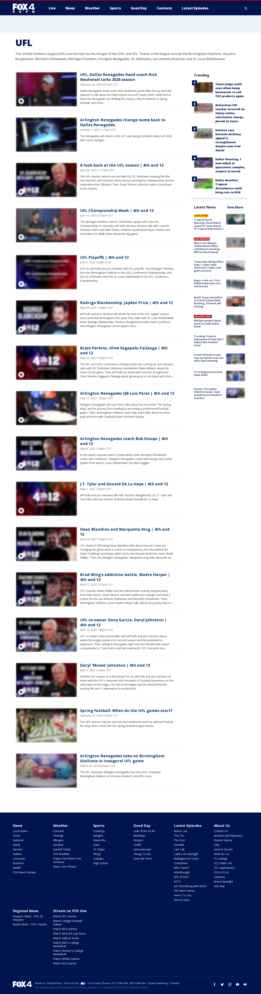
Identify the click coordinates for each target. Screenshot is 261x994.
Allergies (58, 840)
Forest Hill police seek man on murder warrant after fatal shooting (208, 357)
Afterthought (182, 872)
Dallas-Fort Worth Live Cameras (67, 860)
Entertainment (142, 849)
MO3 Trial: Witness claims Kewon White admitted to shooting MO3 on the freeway (207, 247)
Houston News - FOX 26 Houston (28, 918)
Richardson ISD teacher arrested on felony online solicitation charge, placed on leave (230, 113)
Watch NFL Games (64, 916)
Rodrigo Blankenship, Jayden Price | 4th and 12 (126, 302)
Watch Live (180, 831)
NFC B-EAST (181, 877)
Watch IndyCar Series (66, 938)
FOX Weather (61, 854)
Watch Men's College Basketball (66, 944)
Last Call (179, 849)
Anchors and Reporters (228, 835)
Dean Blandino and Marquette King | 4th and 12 (125, 532)
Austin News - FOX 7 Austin (30, 924)
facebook (215, 984)
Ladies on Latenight (186, 854)
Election (18, 849)
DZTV (177, 881)
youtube (237, 984)
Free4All (179, 845)
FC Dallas (99, 849)
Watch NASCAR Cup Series (69, 933)
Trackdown (181, 863)
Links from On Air (144, 831)
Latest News (205, 207)
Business (18, 863)
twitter (222, 984)
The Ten (179, 835)
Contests (219, 877)
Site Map (219, 886)
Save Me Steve (143, 858)
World (16, 845)
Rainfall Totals (62, 849)
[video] (46, 89)
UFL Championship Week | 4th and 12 (116, 210)
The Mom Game (184, 890)
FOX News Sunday (24, 872)
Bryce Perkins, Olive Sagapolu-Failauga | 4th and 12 (124, 350)
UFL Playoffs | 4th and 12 (104, 257)
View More (235, 207)
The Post (179, 840)
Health (17, 868)
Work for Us (221, 854)
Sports (99, 825)
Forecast (58, 831)
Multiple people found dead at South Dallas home (207, 323)
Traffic (138, 845)
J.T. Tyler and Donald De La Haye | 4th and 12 (124, 483)
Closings (58, 835)
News (17, 825)
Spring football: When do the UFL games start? (126, 710)
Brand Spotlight (223, 881)
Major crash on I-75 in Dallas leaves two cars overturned (207, 283)
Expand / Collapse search (246, 8)
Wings (97, 854)
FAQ (216, 845)
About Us (222, 825)
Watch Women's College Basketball (68, 952)
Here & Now (181, 900)
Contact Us (221, 831)
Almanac (58, 845)
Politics (17, 854)
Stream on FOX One (70, 911)
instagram (230, 984)
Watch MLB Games (65, 929)
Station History (223, 840)
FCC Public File (223, 863)
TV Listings (220, 858)
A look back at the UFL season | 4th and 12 (122, 165)
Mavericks (99, 840)
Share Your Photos (64, 866)
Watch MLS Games (65, 963)
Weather (60, 825)
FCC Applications (224, 868)
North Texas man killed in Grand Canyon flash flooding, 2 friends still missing (208, 302)
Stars (96, 845)
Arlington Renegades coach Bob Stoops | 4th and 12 (124, 441)
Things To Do (142, 854)
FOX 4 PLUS (221, 872)
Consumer (19, 858)
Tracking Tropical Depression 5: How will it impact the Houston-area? (208, 340)
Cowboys (99, 831)
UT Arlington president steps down (208, 373)
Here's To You (182, 895)
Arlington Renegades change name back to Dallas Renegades (122, 122)
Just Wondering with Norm (190, 886)
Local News (20, 831)
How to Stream (223, 849)
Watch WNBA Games (66, 959)
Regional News (25, 911)
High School (100, 863)
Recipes (138, 840)
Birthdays (139, 835)
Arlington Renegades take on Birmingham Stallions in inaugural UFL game (122, 758)
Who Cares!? (181, 868)
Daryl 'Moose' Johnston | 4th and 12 (115, 665)
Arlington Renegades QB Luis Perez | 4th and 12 (127, 393)
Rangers (98, 835)
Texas (16, 835)
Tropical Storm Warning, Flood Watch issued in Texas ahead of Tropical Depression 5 (208, 224)
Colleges (98, 858)
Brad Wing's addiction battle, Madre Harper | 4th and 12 (125, 577)
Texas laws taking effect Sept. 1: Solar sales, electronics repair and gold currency (208, 266)
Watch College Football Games (67, 922)
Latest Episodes (187, 825)
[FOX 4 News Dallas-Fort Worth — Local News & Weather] (25, 8)
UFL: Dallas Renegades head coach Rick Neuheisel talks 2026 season (118, 77)
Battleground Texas (186, 858)
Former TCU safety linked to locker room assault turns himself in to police (208, 393)
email (245, 984)
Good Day (142, 825)
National (18, 840)
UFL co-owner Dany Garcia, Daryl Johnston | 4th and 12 (123, 622)
